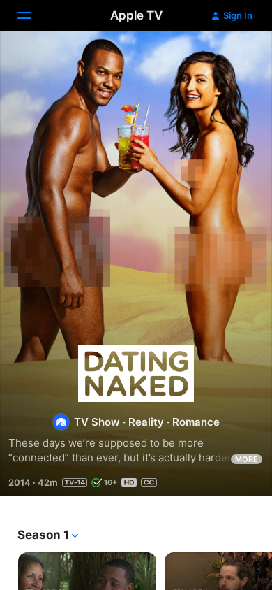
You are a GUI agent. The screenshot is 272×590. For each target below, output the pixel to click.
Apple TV (136, 15)
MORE (246, 459)
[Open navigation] (32, 15)
